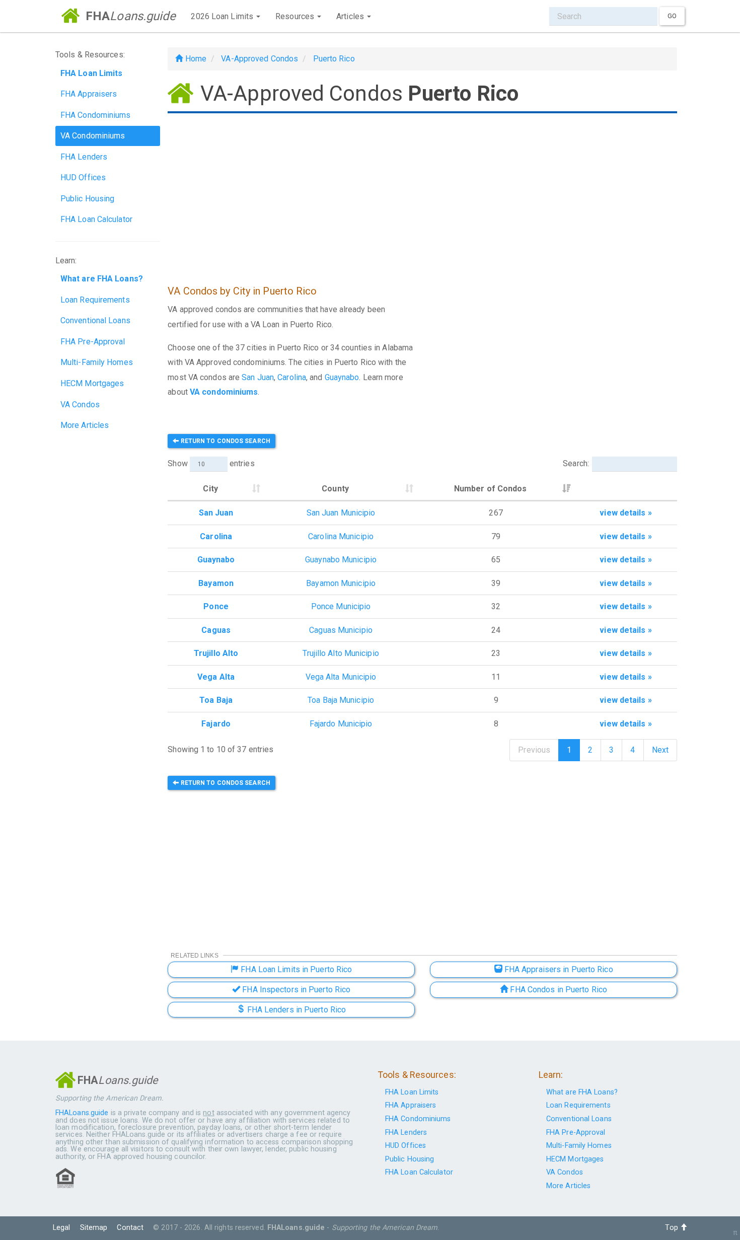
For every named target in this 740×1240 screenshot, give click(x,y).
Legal (61, 1227)
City (210, 488)
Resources (295, 16)
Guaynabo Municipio (341, 559)
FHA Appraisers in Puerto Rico (557, 969)
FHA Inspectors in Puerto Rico (295, 989)
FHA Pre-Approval (92, 341)
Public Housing (87, 198)
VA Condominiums (92, 135)
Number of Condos (490, 488)
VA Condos (80, 404)
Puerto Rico (334, 58)
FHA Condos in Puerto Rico (557, 989)
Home (194, 58)
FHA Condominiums (95, 115)
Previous (534, 750)
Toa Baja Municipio (341, 700)
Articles (351, 16)
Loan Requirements (95, 300)
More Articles (84, 425)
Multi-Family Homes (96, 362)
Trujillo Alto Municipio (341, 653)
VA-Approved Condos (259, 58)
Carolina (291, 377)
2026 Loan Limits (223, 16)
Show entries (211, 463)
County (335, 488)
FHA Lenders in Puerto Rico (295, 1009)
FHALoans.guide (81, 1113)
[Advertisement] (422, 195)
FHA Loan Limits (412, 1092)
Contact (130, 1227)
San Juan (258, 377)
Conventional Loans (95, 320)
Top (672, 1227)
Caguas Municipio (341, 630)
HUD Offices (83, 177)
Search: (576, 463)
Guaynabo (342, 377)
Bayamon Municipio (341, 583)
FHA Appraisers (88, 94)
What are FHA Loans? (582, 1092)
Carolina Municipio (341, 536)
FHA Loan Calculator (96, 219)
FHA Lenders (83, 157)
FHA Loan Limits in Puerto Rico (295, 969)
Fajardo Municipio (341, 723)
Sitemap (94, 1227)
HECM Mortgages (92, 383)
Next (660, 750)
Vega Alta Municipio (341, 677)
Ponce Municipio (341, 606)
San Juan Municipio (341, 513)
